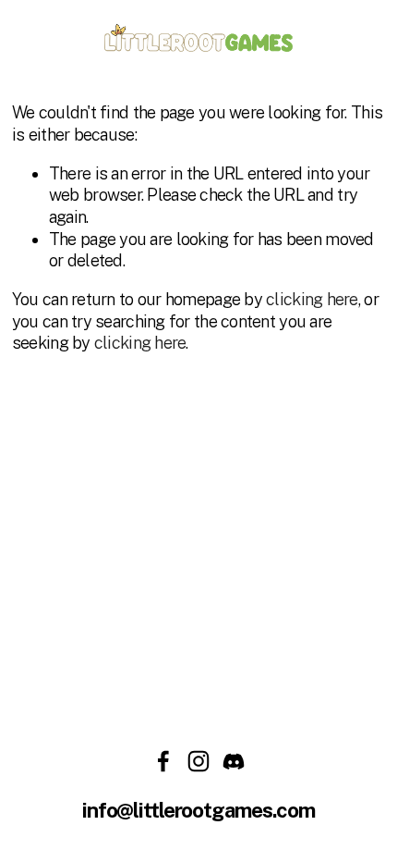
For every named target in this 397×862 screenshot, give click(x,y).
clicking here (312, 299)
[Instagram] (198, 761)
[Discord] (234, 761)
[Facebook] (163, 761)
